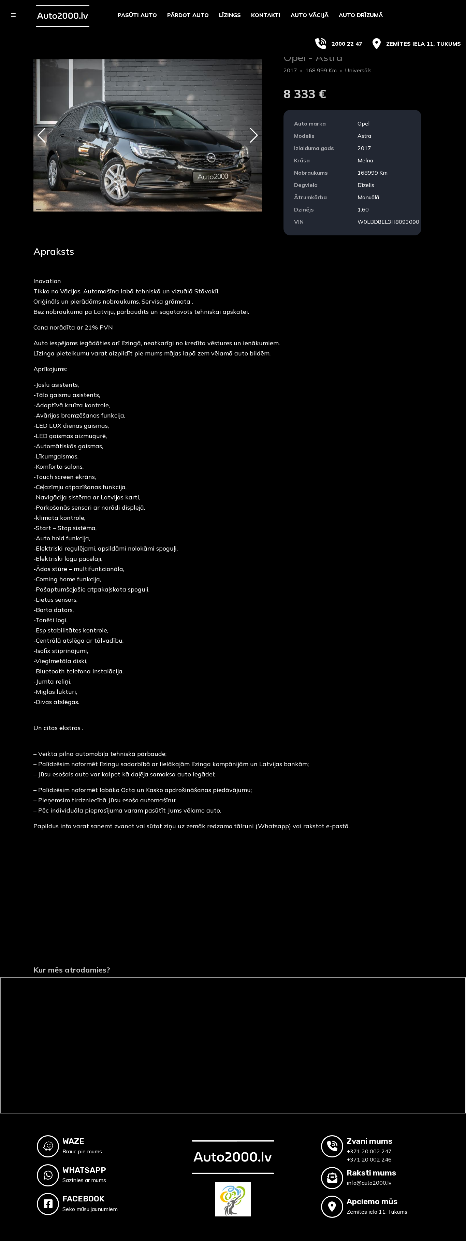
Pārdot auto (188, 15)
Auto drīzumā (361, 15)
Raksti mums (371, 1173)
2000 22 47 (347, 43)
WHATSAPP (84, 1170)
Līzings (230, 15)
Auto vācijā (310, 15)
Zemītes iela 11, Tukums (423, 43)
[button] (41, 135)
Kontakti (265, 15)
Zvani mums (369, 1141)
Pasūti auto (137, 15)
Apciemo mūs (372, 1201)
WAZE (73, 1141)
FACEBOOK (83, 1198)
